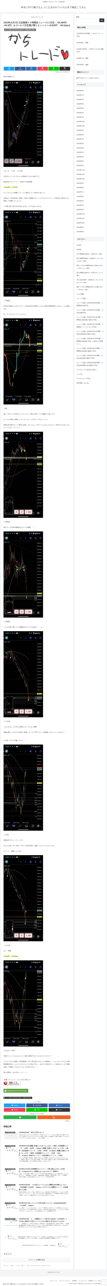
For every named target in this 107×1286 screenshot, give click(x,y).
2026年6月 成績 (82, 64)
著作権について (93, 1280)
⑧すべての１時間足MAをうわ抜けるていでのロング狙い (90, 288)
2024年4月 (80, 205)
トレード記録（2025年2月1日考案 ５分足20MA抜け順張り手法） (90, 357)
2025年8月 (80, 135)
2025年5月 (80, 148)
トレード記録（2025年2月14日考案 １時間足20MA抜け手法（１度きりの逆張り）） (90, 341)
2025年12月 (81, 121)
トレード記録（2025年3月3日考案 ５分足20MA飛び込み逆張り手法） (90, 364)
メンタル (80, 374)
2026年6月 (80, 99)
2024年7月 (80, 192)
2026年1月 (80, 117)
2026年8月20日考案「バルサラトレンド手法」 (90, 35)
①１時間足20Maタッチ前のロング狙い (90, 254)
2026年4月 (80, 104)
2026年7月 (80, 95)
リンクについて (83, 1280)
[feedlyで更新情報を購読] (20, 1117)
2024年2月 (80, 210)
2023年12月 (81, 214)
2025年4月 (80, 152)
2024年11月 (80, 174)
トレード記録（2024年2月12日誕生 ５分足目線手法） (90, 311)
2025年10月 (81, 126)
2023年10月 (81, 223)
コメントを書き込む (37, 1260)
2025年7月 (80, 139)
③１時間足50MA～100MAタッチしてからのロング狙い (90, 260)
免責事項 (74, 1280)
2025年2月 (80, 161)
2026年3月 (80, 108)
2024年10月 (81, 179)
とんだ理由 (80, 294)
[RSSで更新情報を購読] (53, 1117)
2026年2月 (80, 113)
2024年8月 (80, 187)
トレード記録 (81, 298)
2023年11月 (80, 218)
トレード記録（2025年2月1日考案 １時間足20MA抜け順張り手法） (90, 350)
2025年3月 (80, 157)
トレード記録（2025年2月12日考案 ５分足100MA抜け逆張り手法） (90, 333)
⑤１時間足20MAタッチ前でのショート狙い (90, 274)
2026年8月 (80, 91)
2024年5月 (80, 201)
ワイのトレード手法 (83, 378)
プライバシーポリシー (64, 1280)
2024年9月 (80, 183)
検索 (77, 17)
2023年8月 (80, 232)
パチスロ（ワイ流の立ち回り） (87, 370)
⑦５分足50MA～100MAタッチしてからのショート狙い (90, 281)
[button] (64, 69)
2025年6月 (80, 143)
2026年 (79, 249)
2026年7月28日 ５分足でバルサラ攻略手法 (90, 50)
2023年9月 (80, 227)
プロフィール (53, 1280)
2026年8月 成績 (82, 42)
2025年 (79, 245)
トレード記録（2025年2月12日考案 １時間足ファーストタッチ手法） (90, 325)
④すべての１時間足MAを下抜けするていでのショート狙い (90, 267)
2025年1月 (80, 165)
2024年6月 (80, 196)
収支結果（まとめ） (83, 383)
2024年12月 (81, 170)
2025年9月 (80, 130)
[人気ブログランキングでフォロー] (16, 1092)
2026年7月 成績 (82, 58)
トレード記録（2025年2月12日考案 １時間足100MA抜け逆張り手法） (90, 318)
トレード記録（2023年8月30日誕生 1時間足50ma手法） (18, 1097)
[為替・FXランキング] (12, 1085)
